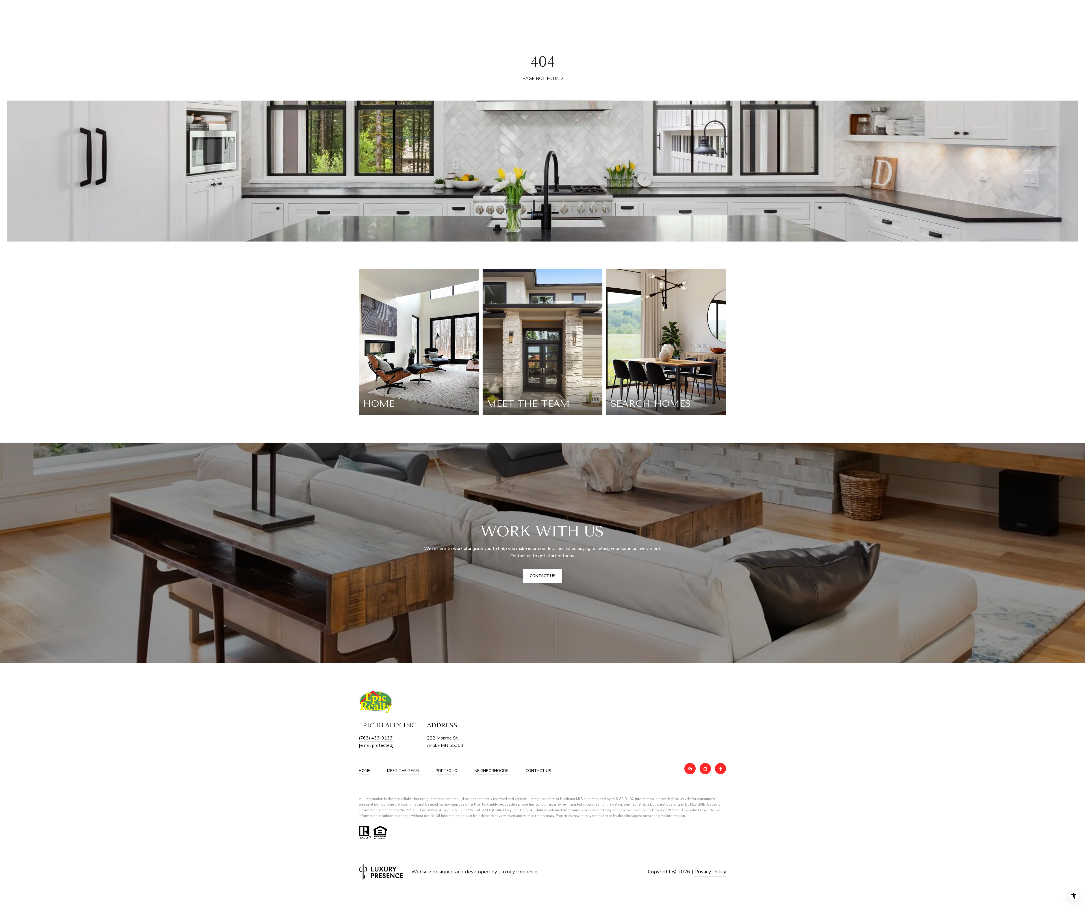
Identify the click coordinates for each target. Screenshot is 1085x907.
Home (364, 770)
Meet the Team (403, 770)
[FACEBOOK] (720, 768)
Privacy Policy (710, 871)
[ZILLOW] (705, 768)
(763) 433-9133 (376, 738)
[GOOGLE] (690, 768)
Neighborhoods (491, 770)
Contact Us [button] (542, 575)
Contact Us (538, 771)
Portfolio (446, 770)
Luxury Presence (517, 871)
